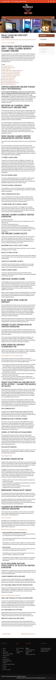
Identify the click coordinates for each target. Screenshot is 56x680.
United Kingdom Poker (6, 455)
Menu (4, 17)
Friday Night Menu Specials (7, 661)
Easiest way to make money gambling (11, 72)
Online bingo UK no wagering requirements (12, 70)
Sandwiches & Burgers (8, 653)
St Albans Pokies (6, 633)
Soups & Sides (6, 655)
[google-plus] (54, 1)
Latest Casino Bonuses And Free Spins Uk (11, 595)
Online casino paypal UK (8, 79)
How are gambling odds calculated (10, 82)
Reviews (5, 666)
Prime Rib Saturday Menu (9, 664)
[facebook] (48, 1)
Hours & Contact (7, 669)
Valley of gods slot (6, 69)
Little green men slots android (9, 76)
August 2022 (44, 49)
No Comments (11, 42)
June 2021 (43, 51)
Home (4, 648)
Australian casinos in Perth (8, 67)
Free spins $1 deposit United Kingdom (11, 75)
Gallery (4, 667)
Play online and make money (9, 84)
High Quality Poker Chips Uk (28, 633)
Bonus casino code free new (8, 78)
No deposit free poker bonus (9, 81)
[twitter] (50, 1)
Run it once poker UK (7, 66)
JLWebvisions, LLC (50, 677)
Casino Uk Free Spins (6, 517)
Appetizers (5, 652)
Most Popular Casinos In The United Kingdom (12, 355)
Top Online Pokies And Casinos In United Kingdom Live (14, 529)
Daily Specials (6, 659)
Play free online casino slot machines (10, 73)
